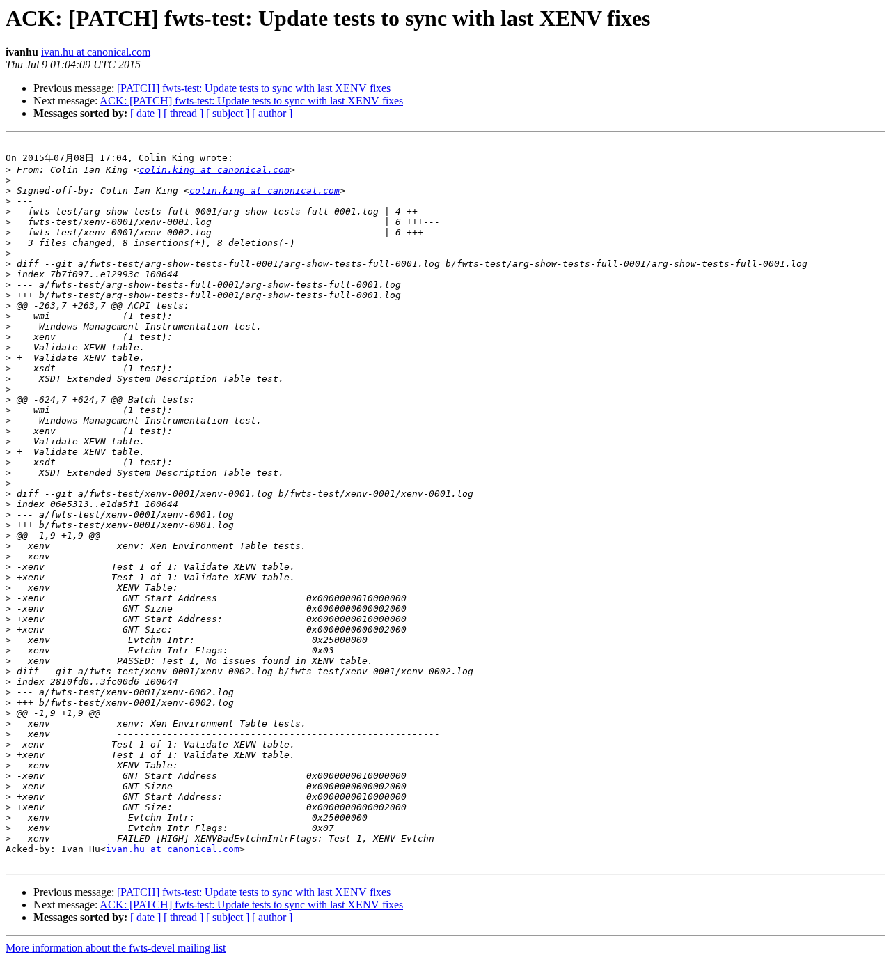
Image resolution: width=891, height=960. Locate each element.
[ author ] (272, 113)
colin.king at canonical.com (214, 169)
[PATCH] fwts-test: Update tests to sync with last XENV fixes (254, 88)
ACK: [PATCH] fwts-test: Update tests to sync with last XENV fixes (251, 101)
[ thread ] (183, 113)
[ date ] (145, 113)
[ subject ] (227, 113)
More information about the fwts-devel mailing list (116, 948)
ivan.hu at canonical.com (95, 52)
